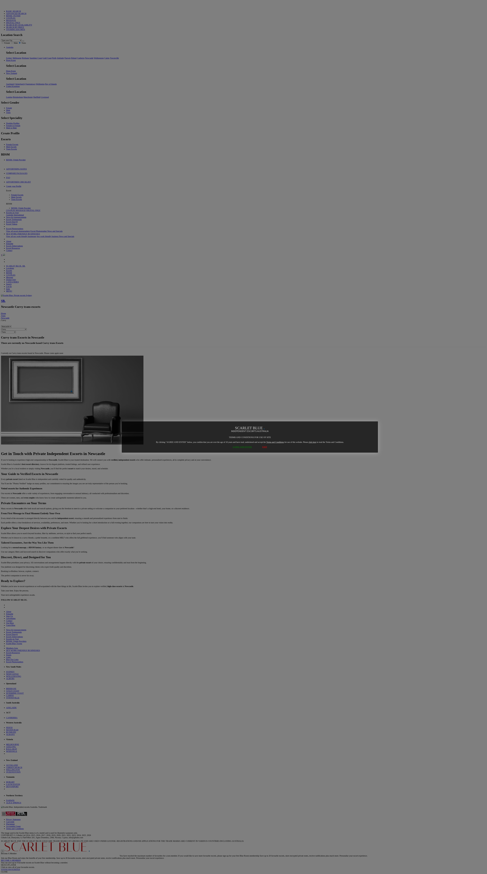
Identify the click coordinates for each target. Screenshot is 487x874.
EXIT (264, 447)
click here (312, 442)
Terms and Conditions (275, 442)
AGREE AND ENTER (242, 447)
